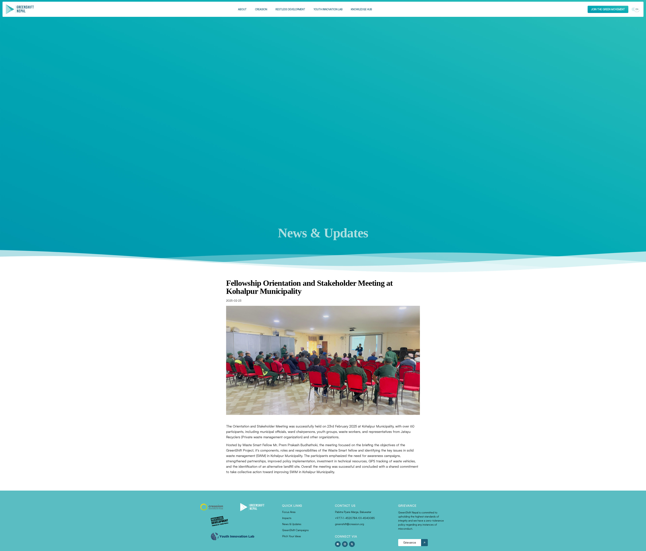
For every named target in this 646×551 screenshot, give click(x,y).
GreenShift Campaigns (295, 530)
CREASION (261, 9)
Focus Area (288, 511)
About (242, 9)
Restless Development (290, 9)
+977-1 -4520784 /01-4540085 (355, 518)
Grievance (409, 542)
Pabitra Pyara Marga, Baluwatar (353, 511)
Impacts (286, 518)
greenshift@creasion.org (349, 524)
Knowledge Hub (361, 9)
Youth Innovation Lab (328, 9)
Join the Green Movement (608, 9)
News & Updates (291, 524)
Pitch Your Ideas (291, 536)
